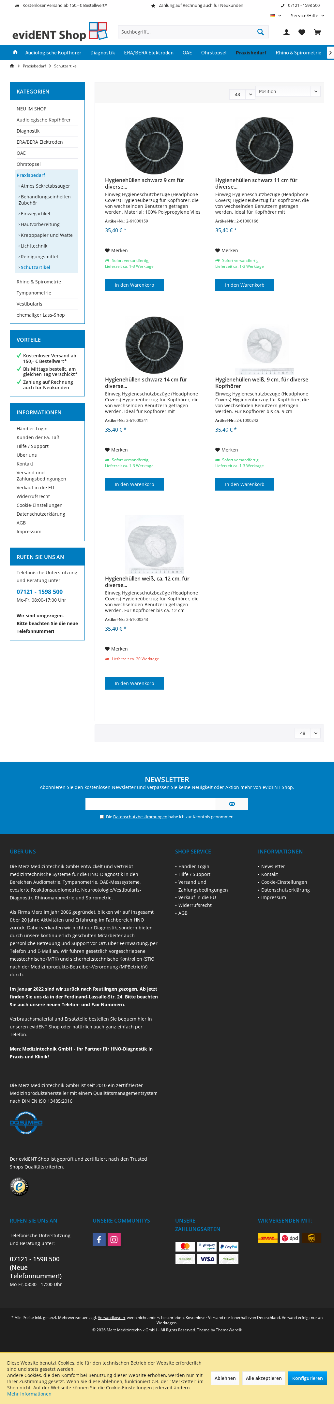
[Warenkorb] (317, 31)
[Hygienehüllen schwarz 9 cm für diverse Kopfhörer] (154, 146)
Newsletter (273, 866)
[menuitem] (305, 15)
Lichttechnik (33, 246)
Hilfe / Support (33, 446)
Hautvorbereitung (40, 224)
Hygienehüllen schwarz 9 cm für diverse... (144, 183)
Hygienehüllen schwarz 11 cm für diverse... (256, 183)
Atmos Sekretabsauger (45, 186)
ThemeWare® (229, 1330)
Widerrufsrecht (33, 496)
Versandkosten (111, 1317)
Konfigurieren (307, 1378)
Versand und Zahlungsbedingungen (41, 475)
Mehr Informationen (29, 1394)
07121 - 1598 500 (40, 591)
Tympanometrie (34, 293)
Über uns (27, 455)
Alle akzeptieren (264, 1378)
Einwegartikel (35, 213)
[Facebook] (99, 1239)
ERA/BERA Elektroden (40, 142)
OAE (21, 153)
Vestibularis (29, 304)
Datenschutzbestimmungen (140, 817)
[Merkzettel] (302, 31)
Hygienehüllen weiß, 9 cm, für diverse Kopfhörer (261, 382)
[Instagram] (114, 1239)
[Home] (15, 52)
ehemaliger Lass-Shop (41, 315)
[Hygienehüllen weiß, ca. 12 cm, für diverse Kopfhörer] (154, 544)
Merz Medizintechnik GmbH (41, 1049)
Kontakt (25, 464)
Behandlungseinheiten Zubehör (45, 199)
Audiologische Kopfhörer (44, 120)
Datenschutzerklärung (41, 514)
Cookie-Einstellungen (40, 505)
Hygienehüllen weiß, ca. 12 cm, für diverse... (147, 581)
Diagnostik (28, 131)
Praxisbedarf (31, 175)
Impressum (29, 531)
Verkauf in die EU (35, 487)
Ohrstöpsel (29, 164)
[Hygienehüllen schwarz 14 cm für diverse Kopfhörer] (154, 345)
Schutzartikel (35, 267)
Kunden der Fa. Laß (38, 437)
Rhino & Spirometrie (39, 282)
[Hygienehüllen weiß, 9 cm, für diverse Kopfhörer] (264, 345)
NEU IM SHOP (31, 109)
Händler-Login (32, 428)
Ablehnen (225, 1378)
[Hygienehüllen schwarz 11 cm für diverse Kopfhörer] (264, 146)
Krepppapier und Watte (46, 235)
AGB (21, 523)
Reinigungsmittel (39, 256)
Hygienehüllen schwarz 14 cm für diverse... (146, 382)
